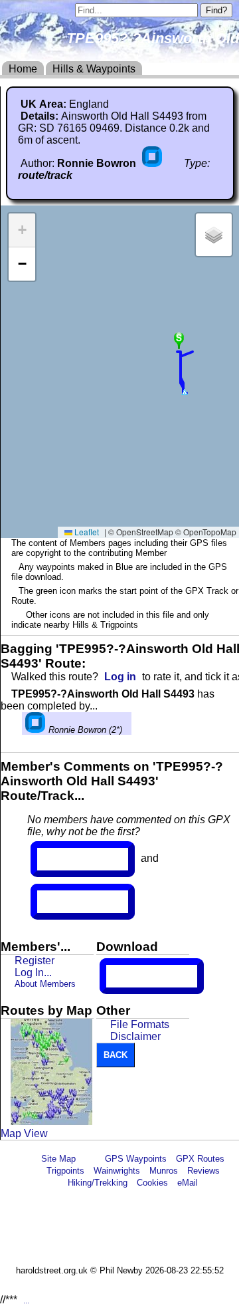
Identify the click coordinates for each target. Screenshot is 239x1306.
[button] (184, 392)
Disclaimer (135, 1036)
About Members (45, 984)
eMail (187, 1183)
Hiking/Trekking (97, 1183)
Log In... (64, 901)
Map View (24, 1133)
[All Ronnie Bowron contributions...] (153, 163)
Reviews (203, 1171)
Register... (69, 859)
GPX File (131, 976)
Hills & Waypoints (93, 68)
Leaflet (85, 531)
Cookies (152, 1183)
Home (23, 68)
